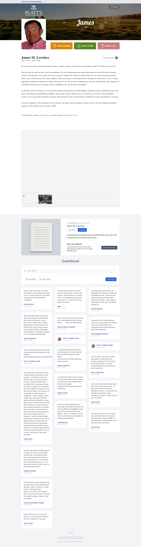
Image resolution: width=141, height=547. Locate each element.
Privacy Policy (65, 538)
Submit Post (111, 279)
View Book (71, 230)
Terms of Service (75, 538)
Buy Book (82, 230)
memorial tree (44, 115)
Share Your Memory (109, 248)
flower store (73, 115)
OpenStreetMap (72, 541)
